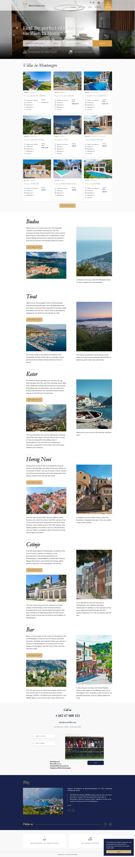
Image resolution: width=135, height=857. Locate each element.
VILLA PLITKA (61, 140)
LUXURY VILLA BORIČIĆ (96, 96)
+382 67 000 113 (67, 716)
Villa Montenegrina (65, 184)
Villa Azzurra (92, 184)
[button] (24, 81)
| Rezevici (60, 92)
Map (95, 762)
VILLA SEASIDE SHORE (35, 96)
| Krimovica (91, 92)
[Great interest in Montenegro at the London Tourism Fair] (43, 801)
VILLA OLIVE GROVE (64, 96)
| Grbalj (29, 180)
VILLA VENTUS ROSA (34, 140)
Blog (90, 7)
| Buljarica (30, 92)
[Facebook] (90, 3)
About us (81, 7)
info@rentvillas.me (67, 722)
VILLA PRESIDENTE (94, 140)
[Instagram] (93, 3)
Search (102, 43)
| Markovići (30, 136)
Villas (73, 7)
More (70, 805)
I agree (119, 851)
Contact (98, 7)
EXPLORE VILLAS (67, 205)
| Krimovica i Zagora (95, 136)
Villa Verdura (31, 184)
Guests (78, 43)
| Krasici (60, 136)
